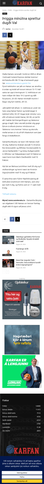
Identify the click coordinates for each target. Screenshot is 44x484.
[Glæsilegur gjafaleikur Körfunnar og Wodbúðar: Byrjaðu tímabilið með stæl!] (8, 240)
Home (4, 10)
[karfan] (3, 29)
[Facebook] (4, 35)
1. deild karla (7, 255)
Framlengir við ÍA (22, 249)
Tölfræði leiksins (9, 194)
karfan (8, 29)
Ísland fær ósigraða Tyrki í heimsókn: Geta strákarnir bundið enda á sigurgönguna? (28, 262)
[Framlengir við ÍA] (8, 252)
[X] (10, 35)
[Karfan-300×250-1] (22, 371)
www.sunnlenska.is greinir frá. (18, 83)
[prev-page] (3, 272)
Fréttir (10, 10)
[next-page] (7, 272)
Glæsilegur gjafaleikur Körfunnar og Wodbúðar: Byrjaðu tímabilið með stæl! (28, 239)
